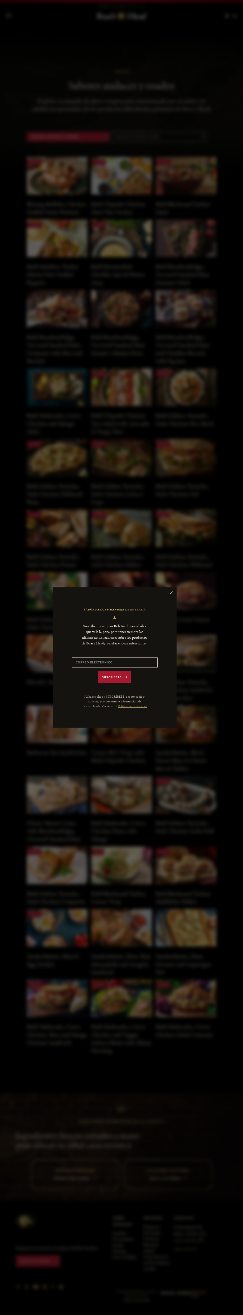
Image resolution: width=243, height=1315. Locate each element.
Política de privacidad (132, 706)
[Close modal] (171, 592)
